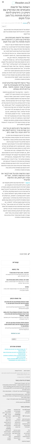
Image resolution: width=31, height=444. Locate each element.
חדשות (28, 183)
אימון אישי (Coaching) (17, 413)
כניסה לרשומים (18, 371)
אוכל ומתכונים (17, 410)
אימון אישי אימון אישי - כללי (7, 416)
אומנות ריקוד (8, 411)
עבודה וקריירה (7, 433)
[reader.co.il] (15, 2)
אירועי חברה (17, 421)
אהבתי (3, 26)
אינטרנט (18, 419)
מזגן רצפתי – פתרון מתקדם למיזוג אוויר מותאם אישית (17, 394)
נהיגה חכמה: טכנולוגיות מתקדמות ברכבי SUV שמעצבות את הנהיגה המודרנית (16, 388)
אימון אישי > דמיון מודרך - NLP (7, 413)
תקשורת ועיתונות (26, 441)
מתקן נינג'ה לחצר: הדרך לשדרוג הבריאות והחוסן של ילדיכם (16, 386)
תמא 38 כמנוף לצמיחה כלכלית (23, 402)
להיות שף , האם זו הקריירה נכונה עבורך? (19, 272)
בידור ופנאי (8, 421)
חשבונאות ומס (7, 425)
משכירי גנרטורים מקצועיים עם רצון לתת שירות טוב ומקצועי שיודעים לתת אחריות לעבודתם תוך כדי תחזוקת (16, 303)
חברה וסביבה (17, 424)
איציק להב (8, 419)
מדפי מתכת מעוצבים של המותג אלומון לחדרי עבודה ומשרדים (18, 400)
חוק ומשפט (8, 424)
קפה (10, 436)
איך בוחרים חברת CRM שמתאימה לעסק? (16, 358)
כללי (29, 430)
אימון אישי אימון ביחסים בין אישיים (26, 420)
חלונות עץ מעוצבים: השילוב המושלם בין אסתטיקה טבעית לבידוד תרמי (14, 356)
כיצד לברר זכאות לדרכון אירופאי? (22, 383)
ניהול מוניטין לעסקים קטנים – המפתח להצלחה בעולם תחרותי (16, 385)
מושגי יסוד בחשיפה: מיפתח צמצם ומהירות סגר (17, 280)
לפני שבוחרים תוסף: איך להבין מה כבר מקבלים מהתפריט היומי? (15, 350)
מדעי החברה (8, 430)
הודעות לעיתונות (26, 424)
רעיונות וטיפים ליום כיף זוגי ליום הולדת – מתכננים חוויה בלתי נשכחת (16, 392)
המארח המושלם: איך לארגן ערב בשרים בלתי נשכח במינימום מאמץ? (14, 353)
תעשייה (9, 440)
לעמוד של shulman (15, 333)
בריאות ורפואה (7, 422)
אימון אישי (27, 413)
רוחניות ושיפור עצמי (17, 439)
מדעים (28, 432)
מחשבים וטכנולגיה (16, 432)
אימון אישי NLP (26, 416)
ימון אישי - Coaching (8, 427)
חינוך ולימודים (17, 425)
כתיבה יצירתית (17, 430)
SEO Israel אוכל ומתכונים (26, 410)
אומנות (9, 410)
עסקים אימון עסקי (6, 435)
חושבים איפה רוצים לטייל (27, 426)
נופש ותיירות (27, 433)
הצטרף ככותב (27, 371)
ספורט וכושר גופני (16, 433)
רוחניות (28, 438)
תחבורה (9, 438)
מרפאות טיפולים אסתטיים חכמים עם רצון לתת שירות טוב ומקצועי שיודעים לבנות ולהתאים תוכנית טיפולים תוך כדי (16, 324)
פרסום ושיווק (17, 436)
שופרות (27, 287)
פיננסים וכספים (26, 436)
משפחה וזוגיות (7, 432)
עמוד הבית (27, 435)
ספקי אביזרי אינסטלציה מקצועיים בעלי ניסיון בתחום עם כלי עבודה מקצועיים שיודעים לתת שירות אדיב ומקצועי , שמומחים (16, 313)
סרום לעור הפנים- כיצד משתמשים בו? (17, 360)
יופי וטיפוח (17, 427)
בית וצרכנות (17, 422)
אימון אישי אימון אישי (16, 416)
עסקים (18, 435)
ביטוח (28, 422)
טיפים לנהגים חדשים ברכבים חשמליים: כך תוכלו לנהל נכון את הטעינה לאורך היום (16, 396)
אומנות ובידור (17, 411)
